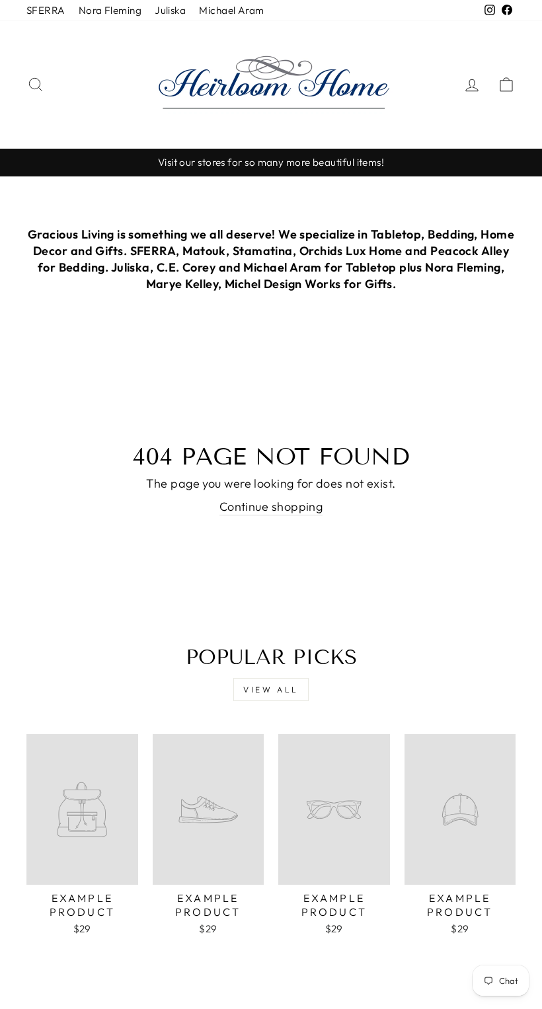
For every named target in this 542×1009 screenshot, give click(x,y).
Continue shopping (271, 506)
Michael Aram (231, 10)
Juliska (170, 10)
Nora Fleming (110, 10)
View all (271, 689)
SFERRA (45, 10)
